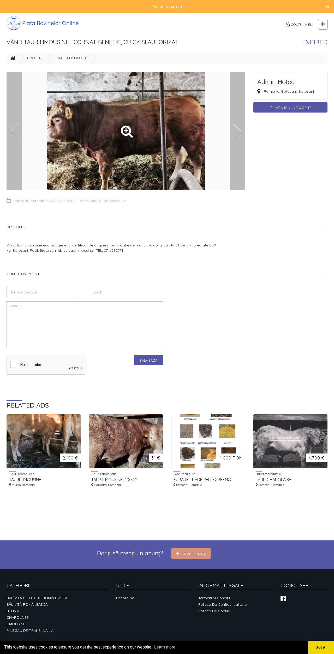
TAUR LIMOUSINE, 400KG (114, 479)
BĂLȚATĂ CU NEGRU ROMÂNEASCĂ (37, 598)
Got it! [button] (321, 647)
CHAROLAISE (18, 617)
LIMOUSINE (35, 58)
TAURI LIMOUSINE (25, 479)
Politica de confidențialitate (222, 604)
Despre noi (125, 598)
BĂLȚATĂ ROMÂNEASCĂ (27, 604)
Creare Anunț (193, 554)
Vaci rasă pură (184, 473)
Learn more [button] (164, 647)
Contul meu (301, 24)
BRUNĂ (13, 611)
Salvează (148, 360)
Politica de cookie (214, 611)
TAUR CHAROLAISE (273, 479)
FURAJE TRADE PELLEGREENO (202, 479)
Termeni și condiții (214, 598)
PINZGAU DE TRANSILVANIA (30, 630)
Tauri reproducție (72, 58)
